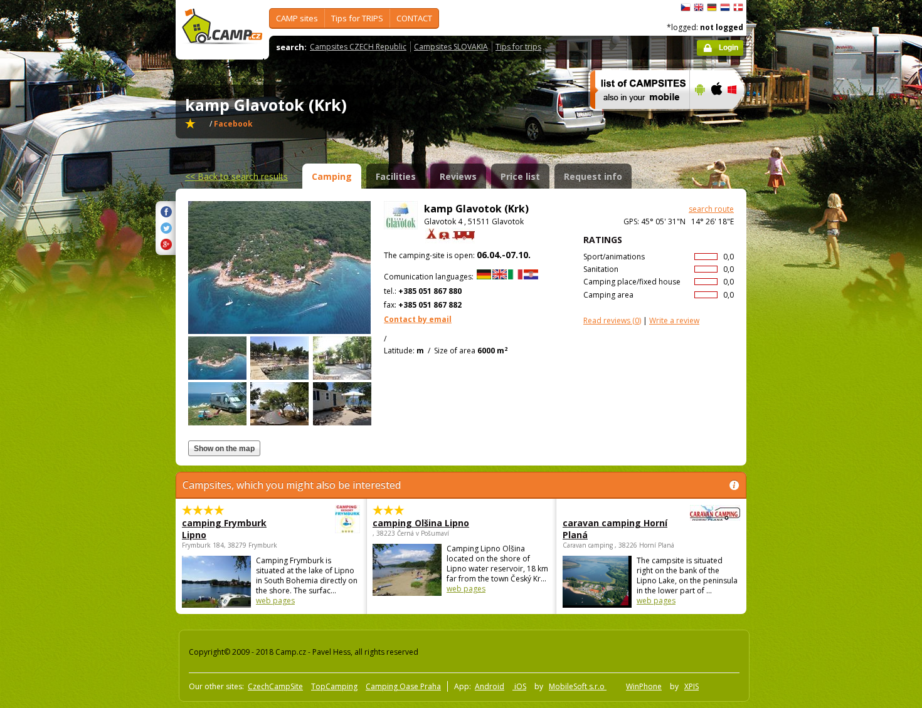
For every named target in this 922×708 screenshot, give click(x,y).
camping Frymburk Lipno (224, 529)
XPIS (691, 686)
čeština (686, 7)
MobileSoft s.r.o (578, 686)
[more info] (634, 117)
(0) (612, 320)
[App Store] (715, 117)
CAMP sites (297, 18)
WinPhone (644, 686)
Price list (520, 176)
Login (728, 47)
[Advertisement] (799, 377)
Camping (332, 176)
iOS (519, 686)
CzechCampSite (275, 686)
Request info (593, 176)
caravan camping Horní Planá (615, 529)
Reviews (458, 176)
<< (236, 176)
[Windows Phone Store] (739, 117)
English (699, 7)
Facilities (396, 176)
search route (711, 209)
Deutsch (712, 7)
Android (489, 686)
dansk (738, 7)
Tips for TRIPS (357, 18)
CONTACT (414, 18)
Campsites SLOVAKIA (451, 46)
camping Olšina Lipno (421, 523)
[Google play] (698, 117)
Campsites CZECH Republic (358, 46)
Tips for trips (518, 46)
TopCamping (334, 686)
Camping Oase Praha (403, 686)
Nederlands (725, 7)
